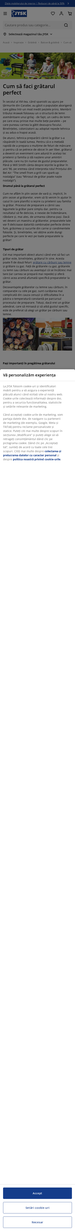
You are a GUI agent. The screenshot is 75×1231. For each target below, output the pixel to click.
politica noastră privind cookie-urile (36, 459)
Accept (37, 1193)
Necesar (37, 1222)
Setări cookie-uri (38, 1208)
